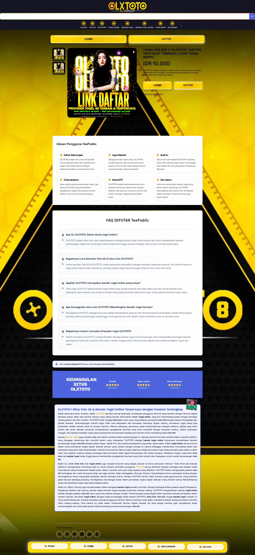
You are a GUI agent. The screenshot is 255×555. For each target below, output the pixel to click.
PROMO (51, 547)
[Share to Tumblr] (97, 534)
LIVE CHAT (207, 546)
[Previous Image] (69, 83)
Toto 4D (140, 467)
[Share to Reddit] (89, 534)
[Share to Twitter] (59, 534)
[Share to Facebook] (67, 534)
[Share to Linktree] (74, 534)
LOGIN (88, 39)
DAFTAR (166, 39)
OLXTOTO (100, 413)
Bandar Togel (72, 437)
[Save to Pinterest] (82, 534)
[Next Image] (134, 83)
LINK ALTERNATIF (168, 546)
